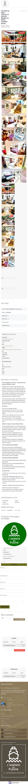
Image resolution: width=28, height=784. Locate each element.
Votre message (3, 595)
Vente (3, 342)
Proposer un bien (5, 718)
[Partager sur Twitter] (23, 11)
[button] (3, 106)
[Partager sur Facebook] (21, 11)
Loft (16, 510)
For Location (9, 703)
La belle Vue (10, 699)
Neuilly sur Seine (18, 349)
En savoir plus (23, 645)
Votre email (2, 582)
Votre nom (2, 567)
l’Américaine (14, 669)
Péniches (11, 339)
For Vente (9, 697)
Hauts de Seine (5, 346)
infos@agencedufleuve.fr (8, 548)
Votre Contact (14, 564)
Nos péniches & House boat (7, 716)
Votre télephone (3, 575)
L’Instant (14, 638)
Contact (3, 721)
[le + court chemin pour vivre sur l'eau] (5, 3)
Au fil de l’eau (4, 723)
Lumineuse (4, 510)
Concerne (2, 588)
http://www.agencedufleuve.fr (9, 556)
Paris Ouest (10, 346)
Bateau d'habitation (5, 339)
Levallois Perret (11, 349)
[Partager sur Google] (26, 11)
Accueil (2, 713)
